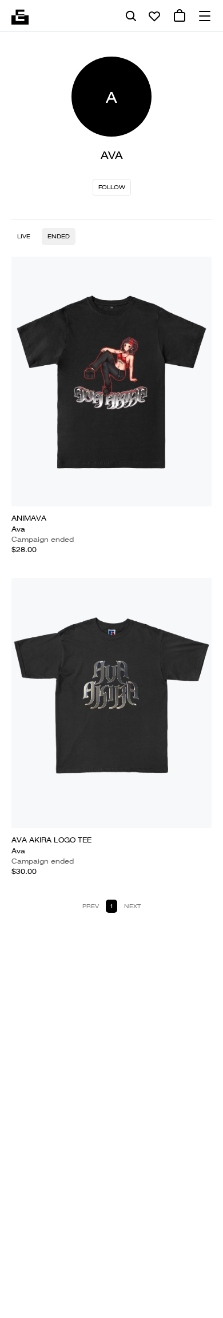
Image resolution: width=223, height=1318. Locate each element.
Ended (58, 236)
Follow (111, 187)
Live (23, 236)
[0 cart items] (179, 16)
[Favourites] (154, 16)
